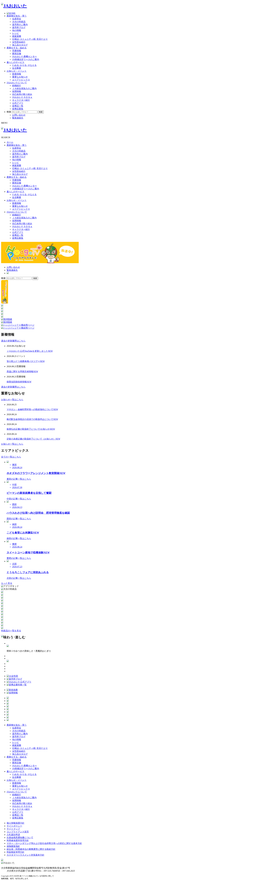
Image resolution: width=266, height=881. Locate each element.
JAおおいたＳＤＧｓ (22, 97)
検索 (9, 112)
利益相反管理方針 (15, 852)
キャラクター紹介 (21, 100)
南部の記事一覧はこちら (19, 538)
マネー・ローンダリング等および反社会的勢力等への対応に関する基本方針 (44, 843)
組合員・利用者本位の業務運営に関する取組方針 (31, 849)
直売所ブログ (18, 27)
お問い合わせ (18, 115)
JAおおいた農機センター (24, 56)
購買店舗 (16, 53)
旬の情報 (16, 30)
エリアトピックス (21, 80)
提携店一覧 (17, 106)
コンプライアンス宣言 (18, 832)
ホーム (10, 142)
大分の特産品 (18, 21)
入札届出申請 (13, 834)
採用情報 (16, 91)
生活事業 (16, 68)
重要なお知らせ (20, 77)
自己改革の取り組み (22, 94)
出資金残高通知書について (20, 837)
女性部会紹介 (18, 42)
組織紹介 (16, 85)
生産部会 (16, 19)
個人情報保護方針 (15, 823)
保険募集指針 (13, 846)
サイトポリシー (14, 826)
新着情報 (16, 74)
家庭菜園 (16, 36)
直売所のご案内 (20, 24)
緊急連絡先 (17, 118)
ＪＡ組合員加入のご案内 (24, 88)
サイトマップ (13, 829)
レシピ (15, 33)
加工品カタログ (20, 45)
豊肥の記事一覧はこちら (19, 558)
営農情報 (16, 51)
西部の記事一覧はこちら (19, 518)
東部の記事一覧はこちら (19, 479)
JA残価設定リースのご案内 (25, 59)
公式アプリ (17, 103)
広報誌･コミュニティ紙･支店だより (30, 39)
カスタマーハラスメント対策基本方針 (25, 855)
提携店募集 (17, 109)
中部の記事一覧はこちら (19, 499)
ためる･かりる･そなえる (24, 65)
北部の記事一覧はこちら (19, 578)
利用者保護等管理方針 (18, 840)
